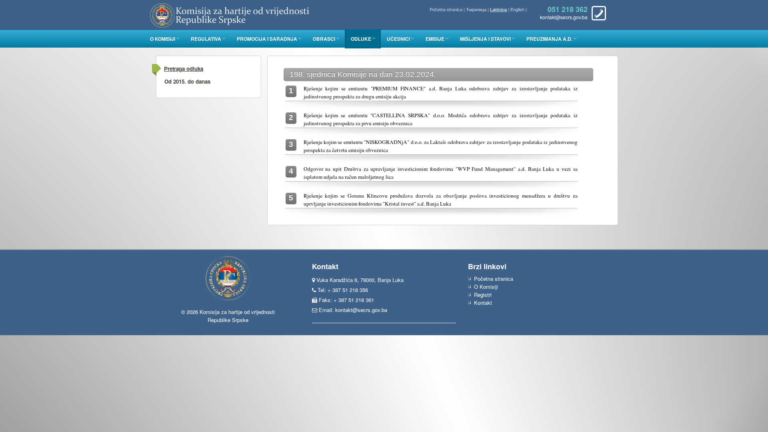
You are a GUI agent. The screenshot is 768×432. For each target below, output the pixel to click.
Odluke (361, 38)
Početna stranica (446, 9)
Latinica (498, 9)
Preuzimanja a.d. (549, 38)
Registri (483, 294)
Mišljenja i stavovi (485, 38)
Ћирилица (476, 9)
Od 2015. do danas (187, 81)
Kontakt (483, 302)
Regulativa (206, 38)
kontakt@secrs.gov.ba (361, 310)
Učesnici (398, 38)
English (517, 9)
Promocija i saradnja (267, 38)
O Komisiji (162, 38)
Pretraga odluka (183, 68)
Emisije (435, 38)
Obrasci (324, 38)
